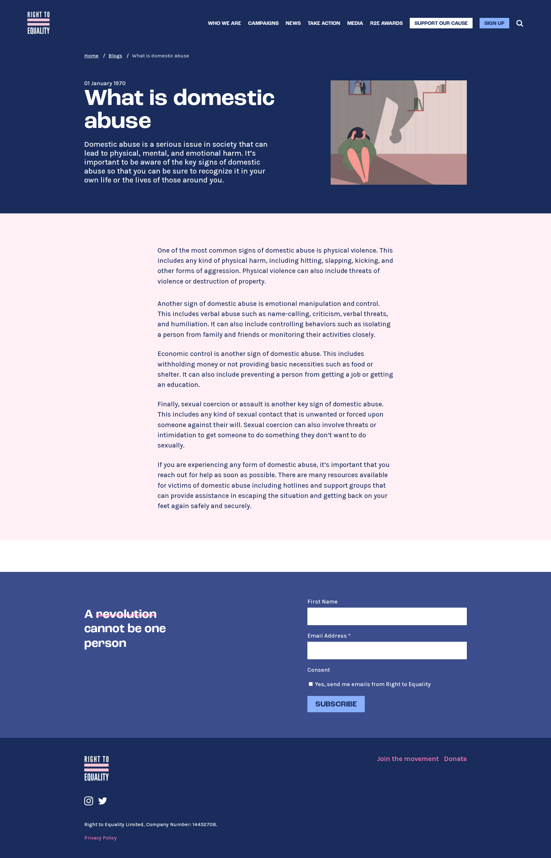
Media (355, 23)
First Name (322, 601)
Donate (455, 759)
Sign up (494, 23)
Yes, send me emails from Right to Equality (373, 684)
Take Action (324, 23)
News (293, 23)
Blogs (115, 56)
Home (91, 56)
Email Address (328, 635)
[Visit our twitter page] (102, 800)
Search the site (520, 23)
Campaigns (263, 23)
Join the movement (408, 759)
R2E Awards (386, 23)
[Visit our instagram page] (88, 800)
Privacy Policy (100, 838)
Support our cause (441, 23)
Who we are (224, 23)
